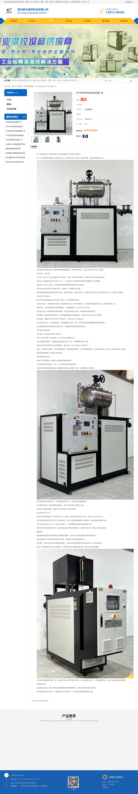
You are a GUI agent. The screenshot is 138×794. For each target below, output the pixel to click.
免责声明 (30, 786)
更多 (24, 117)
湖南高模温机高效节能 (12, 149)
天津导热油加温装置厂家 (13, 122)
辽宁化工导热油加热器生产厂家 (15, 126)
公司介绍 (68, 21)
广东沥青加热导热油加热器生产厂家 (15, 135)
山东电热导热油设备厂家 (13, 140)
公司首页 (13, 21)
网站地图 (44, 786)
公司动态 (87, 21)
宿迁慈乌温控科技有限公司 (19, 783)
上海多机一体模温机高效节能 (15, 144)
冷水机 (9, 99)
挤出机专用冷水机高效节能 (14, 162)
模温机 (9, 104)
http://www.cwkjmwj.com (40, 701)
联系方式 (124, 21)
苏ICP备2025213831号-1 (32, 779)
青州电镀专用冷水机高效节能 (15, 157)
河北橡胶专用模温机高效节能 (15, 153)
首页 (13, 86)
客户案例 (105, 21)
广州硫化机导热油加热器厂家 (15, 131)
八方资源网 (22, 786)
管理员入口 (37, 786)
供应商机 (31, 21)
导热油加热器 (28, 86)
